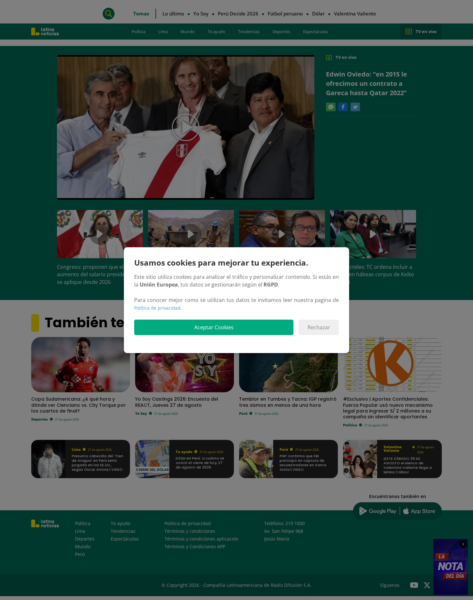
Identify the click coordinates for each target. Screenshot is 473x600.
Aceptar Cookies (214, 327)
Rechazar (319, 327)
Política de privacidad (157, 308)
